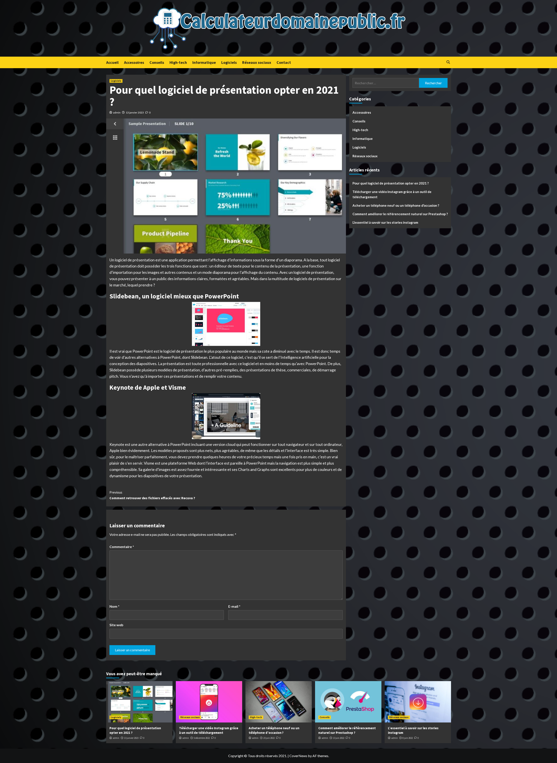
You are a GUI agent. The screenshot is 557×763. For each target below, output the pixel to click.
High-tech (178, 62)
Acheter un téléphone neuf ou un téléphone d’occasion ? (395, 205)
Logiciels (229, 62)
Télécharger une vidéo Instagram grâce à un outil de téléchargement (391, 194)
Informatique (204, 62)
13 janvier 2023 (135, 112)
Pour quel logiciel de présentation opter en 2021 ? (390, 183)
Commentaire (121, 547)
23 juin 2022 (269, 737)
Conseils (156, 62)
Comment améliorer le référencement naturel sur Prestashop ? (400, 214)
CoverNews (298, 756)
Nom (114, 606)
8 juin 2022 (408, 737)
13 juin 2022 (338, 737)
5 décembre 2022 (202, 737)
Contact (284, 62)
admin (117, 112)
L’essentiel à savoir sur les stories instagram (385, 222)
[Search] (448, 62)
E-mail (234, 606)
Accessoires (134, 62)
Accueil (112, 62)
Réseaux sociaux (256, 62)
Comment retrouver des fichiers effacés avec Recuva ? (152, 495)
